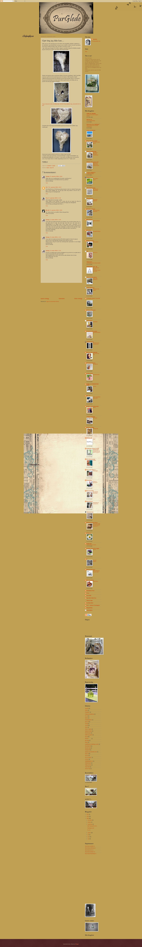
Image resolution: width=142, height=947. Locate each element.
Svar (47, 182)
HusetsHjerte (89, 610)
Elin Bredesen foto (91, 459)
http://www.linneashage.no (90, 853)
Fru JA (88, 830)
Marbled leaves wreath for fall (96, 343)
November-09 (88, 746)
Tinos (88, 593)
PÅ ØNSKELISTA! (90, 173)
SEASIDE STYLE (90, 590)
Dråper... (94, 460)
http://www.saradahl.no (90, 846)
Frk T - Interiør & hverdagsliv (93, 605)
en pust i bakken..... (95, 561)
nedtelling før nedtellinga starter (92, 744)
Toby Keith (87, 766)
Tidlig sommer (88, 764)
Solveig (47, 176)
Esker (86, 710)
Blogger (77, 944)
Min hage (87, 740)
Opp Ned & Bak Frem (91, 598)
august (89, 832)
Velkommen (89, 261)
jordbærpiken (90, 373)
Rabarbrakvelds (96, 374)
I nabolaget (95, 470)
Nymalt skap (87, 748)
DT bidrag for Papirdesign (95, 190)
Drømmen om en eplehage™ (93, 124)
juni (88, 836)
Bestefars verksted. (91, 209)
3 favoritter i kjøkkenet (95, 200)
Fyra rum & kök (90, 490)
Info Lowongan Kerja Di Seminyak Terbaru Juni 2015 (96, 269)
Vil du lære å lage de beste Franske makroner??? (96, 525)
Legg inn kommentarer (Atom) (52, 301)
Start (86, 51)
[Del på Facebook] (63, 165)
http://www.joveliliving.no (90, 848)
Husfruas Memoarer (91, 310)
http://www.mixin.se (89, 849)
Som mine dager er (91, 469)
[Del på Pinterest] (64, 165)
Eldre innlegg (78, 298)
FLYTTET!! (95, 418)
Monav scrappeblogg (91, 151)
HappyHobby (89, 607)
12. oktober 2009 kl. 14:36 (55, 219)
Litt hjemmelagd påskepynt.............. (96, 211)
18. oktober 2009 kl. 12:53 (55, 237)
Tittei (94, 439)
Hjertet (47, 167)
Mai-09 (86, 736)
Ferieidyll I (87, 712)
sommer (87, 759)
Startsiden (62, 298)
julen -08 (87, 721)
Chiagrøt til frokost (96, 231)
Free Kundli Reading (91, 120)
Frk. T (47, 187)
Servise (86, 755)
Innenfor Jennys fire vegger (93, 548)
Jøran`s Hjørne (88, 729)
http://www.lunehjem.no (90, 851)
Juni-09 (86, 725)
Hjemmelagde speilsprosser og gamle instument (96, 451)
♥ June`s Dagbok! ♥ (91, 172)
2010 (88, 816)
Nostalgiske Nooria (91, 363)
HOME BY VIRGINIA (91, 113)
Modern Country (90, 240)
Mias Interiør (89, 219)
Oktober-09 (87, 749)
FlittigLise (89, 533)
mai (89, 838)
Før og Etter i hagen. (95, 179)
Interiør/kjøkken (88, 719)
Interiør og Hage (90, 427)
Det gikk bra (95, 364)
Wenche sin (89, 119)
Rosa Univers (90, 501)
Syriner (94, 549)
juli (88, 834)
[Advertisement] (61, 290)
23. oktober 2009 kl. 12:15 (55, 250)
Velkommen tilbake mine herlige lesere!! (96, 164)
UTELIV (94, 386)
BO (87, 251)
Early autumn (95, 241)
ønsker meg (87, 768)
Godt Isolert (89, 320)
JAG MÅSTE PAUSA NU (95, 492)
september (90, 824)
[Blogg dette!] (60, 165)
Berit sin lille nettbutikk (92, 352)
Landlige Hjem (90, 602)
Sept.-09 (51, 167)
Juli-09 (86, 723)
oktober (89, 822)
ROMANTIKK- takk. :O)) (92, 266)
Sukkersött (89, 543)
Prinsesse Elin (90, 198)
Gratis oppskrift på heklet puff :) (96, 397)
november (90, 820)
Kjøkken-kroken (88, 731)
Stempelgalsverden (91, 188)
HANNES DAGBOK (91, 417)
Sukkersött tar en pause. (91, 544)
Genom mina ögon (91, 569)
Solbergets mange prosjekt (93, 448)
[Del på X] (61, 165)
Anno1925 (89, 595)
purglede (95, 39)
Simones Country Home (92, 522)
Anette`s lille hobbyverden (93, 406)
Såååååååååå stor (89, 761)
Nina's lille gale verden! (92, 140)
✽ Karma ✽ (89, 438)
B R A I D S (95, 252)
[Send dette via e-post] (58, 165)
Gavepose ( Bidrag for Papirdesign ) (95, 153)
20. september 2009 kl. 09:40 (56, 176)
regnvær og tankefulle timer (91, 751)
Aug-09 (86, 708)
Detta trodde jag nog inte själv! (96, 571)
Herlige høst (95, 428)
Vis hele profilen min (95, 41)
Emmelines (89, 480)
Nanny (86, 742)
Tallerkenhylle (88, 763)
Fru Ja (86, 716)
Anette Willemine (90, 287)
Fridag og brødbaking (89, 714)
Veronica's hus (90, 512)
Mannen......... (88, 738)
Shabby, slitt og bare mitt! (92, 162)
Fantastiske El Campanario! (96, 503)
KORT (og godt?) (88, 734)
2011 (88, 814)
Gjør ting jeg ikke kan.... (92, 826)
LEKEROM (95, 321)
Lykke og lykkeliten (91, 130)
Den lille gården (90, 580)
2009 (88, 818)
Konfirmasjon (88, 732)
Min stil (47, 210)
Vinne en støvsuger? (95, 482)
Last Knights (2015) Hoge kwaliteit (93, 263)
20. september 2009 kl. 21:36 (54, 198)
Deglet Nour (95, 581)
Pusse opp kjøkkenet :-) (95, 279)
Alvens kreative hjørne (92, 277)
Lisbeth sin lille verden (92, 331)
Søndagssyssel (90, 828)
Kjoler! (94, 407)
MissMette (89, 230)
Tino (47, 198)
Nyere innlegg (45, 298)
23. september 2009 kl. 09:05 (56, 210)
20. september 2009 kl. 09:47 (55, 187)
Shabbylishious (90, 341)
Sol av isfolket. (88, 757)
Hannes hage (90, 600)
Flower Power (90, 177)
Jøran (86, 727)
